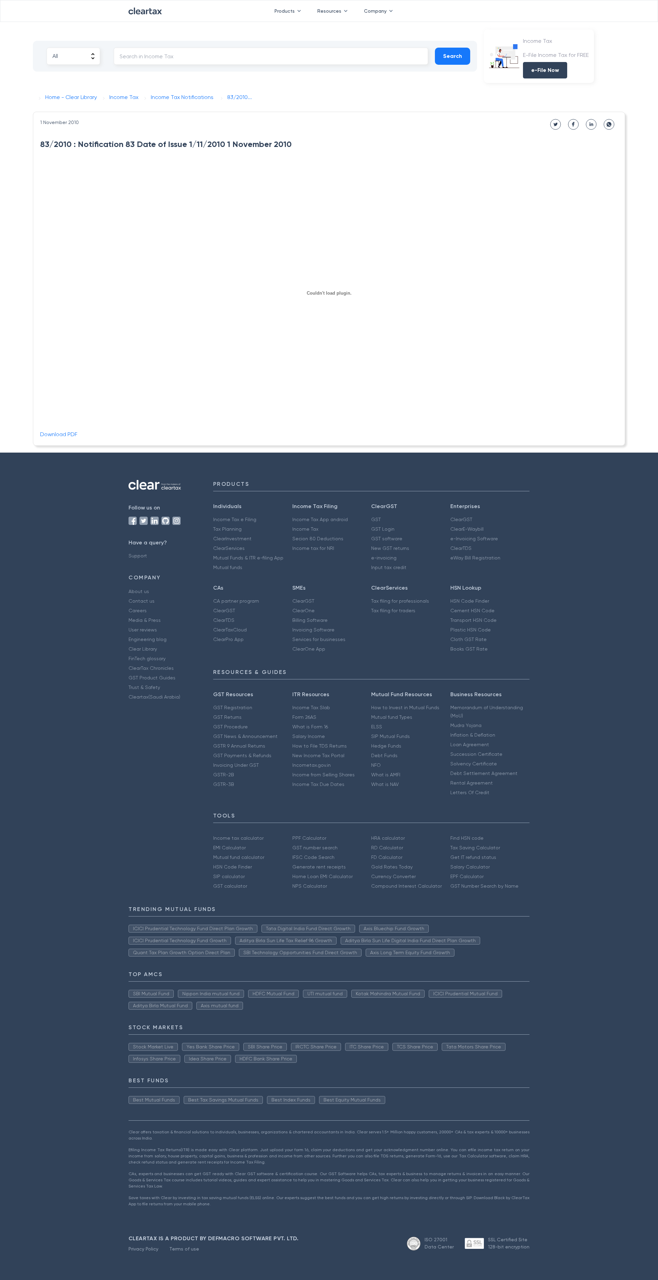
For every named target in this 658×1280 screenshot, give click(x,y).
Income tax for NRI (313, 548)
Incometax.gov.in (311, 765)
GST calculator (230, 886)
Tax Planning (227, 529)
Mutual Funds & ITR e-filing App (248, 558)
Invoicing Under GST (236, 765)
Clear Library (143, 649)
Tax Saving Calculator (475, 847)
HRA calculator (388, 838)
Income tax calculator (238, 838)
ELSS (376, 726)
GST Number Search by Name (484, 886)
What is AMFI (385, 774)
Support (138, 555)
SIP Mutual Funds (390, 736)
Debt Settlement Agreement (483, 773)
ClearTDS (461, 548)
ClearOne (303, 610)
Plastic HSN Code (470, 629)
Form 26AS (304, 717)
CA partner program (236, 601)
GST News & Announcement (245, 736)
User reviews (143, 629)
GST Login (382, 529)
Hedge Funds (386, 746)
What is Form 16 (310, 726)
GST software (386, 538)
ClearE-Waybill (467, 529)
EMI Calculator (229, 847)
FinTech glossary (147, 658)
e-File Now (545, 70)
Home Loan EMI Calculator (322, 876)
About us (139, 591)
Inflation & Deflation (472, 735)
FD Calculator (386, 857)
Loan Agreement (469, 744)
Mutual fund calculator (238, 857)
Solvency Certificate (473, 763)
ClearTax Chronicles (151, 668)
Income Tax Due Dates (318, 784)
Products (285, 11)
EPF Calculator (467, 876)
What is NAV (385, 784)
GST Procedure (230, 726)
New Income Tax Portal (318, 755)
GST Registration (232, 707)
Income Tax (305, 529)
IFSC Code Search (313, 857)
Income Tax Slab (311, 707)
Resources (329, 11)
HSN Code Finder (469, 601)
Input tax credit (388, 567)
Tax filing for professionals (400, 601)
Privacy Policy (143, 1249)
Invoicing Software (313, 629)
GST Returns (227, 717)
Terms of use (184, 1249)
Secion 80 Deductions (317, 538)
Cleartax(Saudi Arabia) (154, 697)
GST (376, 519)
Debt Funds (384, 755)
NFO (376, 765)
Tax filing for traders (393, 610)
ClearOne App (308, 649)
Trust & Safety (144, 687)
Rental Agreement (471, 783)
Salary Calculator (470, 867)
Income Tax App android (320, 519)
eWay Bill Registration (475, 558)
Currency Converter (393, 876)
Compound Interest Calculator (406, 886)
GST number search (315, 847)
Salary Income (308, 736)
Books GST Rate (469, 649)
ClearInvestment (232, 538)
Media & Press (145, 620)
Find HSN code (467, 838)
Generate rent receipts (319, 867)
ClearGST (461, 519)
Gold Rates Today (392, 867)
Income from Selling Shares (323, 774)
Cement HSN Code (472, 610)
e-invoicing (384, 558)
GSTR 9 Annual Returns (239, 746)
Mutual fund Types (391, 717)
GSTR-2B (223, 774)
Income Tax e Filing (234, 519)
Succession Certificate (476, 754)
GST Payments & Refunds (242, 755)
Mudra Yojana (466, 725)
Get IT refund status (473, 857)
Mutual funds (227, 567)
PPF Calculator (309, 838)
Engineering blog (148, 639)
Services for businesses (318, 639)
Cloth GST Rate (468, 639)
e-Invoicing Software (474, 538)
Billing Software (310, 620)
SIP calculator (229, 876)
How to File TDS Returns (319, 746)
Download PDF (58, 434)
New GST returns (390, 548)
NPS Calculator (309, 886)
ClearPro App (228, 639)
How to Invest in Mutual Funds (405, 707)
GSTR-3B (223, 784)
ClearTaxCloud (230, 629)
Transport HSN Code (473, 620)
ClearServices (229, 548)
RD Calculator (387, 847)
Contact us (142, 601)
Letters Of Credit (469, 792)
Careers (138, 610)
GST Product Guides (152, 677)
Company (375, 11)
